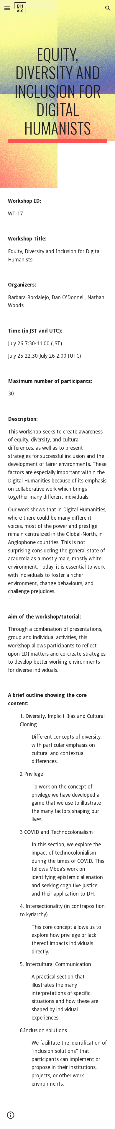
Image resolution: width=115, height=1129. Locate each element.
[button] (7, 8)
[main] (57, 93)
